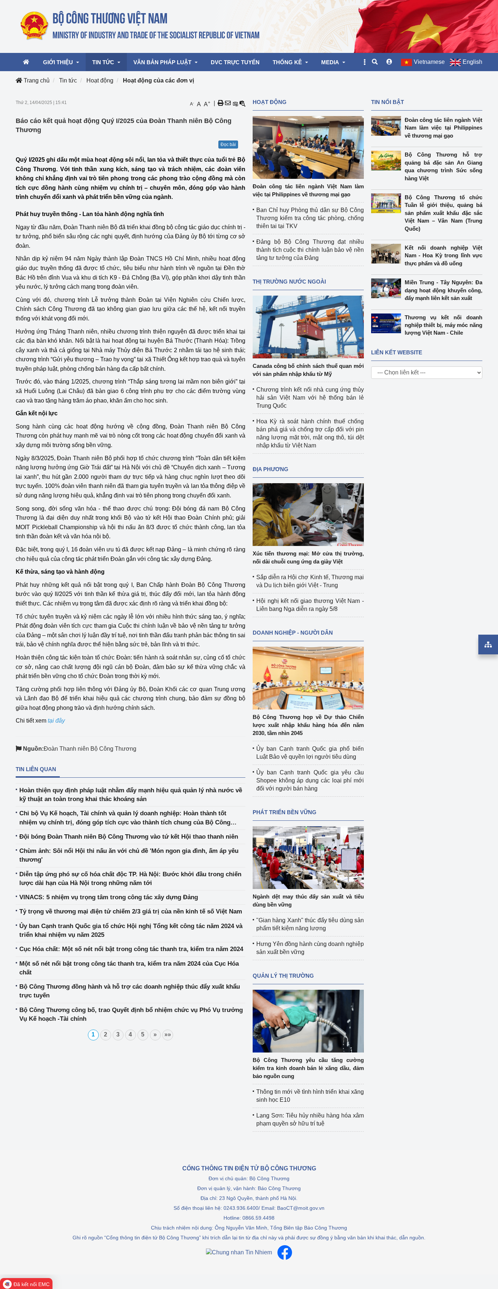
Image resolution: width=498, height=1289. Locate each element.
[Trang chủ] (140, 26)
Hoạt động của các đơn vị (158, 80)
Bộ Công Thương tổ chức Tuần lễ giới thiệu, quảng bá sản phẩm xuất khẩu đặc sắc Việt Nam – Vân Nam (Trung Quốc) (444, 213)
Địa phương (270, 469)
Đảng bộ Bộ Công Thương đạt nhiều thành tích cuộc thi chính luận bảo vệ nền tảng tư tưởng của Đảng (310, 250)
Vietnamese (429, 62)
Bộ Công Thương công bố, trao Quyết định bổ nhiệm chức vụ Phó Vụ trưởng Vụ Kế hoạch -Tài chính (131, 1014)
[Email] (228, 103)
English (472, 62)
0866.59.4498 (258, 1218)
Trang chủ (36, 80)
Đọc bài (228, 144)
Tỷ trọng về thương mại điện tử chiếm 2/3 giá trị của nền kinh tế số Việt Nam (130, 911)
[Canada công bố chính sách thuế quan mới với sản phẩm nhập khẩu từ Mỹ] (308, 326)
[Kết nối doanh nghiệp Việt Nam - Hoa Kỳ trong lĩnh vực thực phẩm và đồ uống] (388, 253)
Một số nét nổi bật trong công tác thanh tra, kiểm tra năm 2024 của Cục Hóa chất (129, 968)
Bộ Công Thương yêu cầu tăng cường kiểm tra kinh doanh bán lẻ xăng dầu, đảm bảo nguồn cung (308, 1068)
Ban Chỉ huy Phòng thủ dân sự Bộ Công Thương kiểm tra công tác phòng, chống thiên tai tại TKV (310, 218)
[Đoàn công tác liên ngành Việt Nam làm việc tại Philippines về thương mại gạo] (308, 147)
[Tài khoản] (389, 62)
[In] (220, 103)
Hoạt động (99, 80)
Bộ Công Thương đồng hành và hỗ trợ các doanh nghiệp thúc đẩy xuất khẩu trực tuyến (129, 991)
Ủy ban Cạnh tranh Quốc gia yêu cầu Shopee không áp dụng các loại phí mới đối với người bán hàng (310, 780)
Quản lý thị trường (283, 976)
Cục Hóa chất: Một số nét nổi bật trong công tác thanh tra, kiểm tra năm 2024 (131, 949)
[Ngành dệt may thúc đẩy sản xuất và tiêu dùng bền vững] (308, 857)
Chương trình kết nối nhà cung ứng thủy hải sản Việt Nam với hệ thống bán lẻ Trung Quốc (310, 397)
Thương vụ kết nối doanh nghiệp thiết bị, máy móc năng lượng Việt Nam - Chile (444, 325)
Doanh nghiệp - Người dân (293, 633)
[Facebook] (284, 1252)
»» (167, 1034)
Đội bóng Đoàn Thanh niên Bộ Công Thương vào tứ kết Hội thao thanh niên (128, 836)
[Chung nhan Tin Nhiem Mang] (239, 1252)
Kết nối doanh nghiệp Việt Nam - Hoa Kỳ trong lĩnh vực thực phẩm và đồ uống (444, 255)
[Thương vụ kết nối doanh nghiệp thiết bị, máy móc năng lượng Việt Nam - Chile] (388, 323)
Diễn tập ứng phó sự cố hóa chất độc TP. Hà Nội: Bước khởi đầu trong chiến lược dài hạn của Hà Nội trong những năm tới (130, 878)
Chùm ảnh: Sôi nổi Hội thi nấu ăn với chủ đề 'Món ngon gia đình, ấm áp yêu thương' (128, 855)
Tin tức (68, 80)
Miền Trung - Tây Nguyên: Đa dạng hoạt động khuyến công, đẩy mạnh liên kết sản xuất (444, 290)
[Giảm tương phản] (242, 103)
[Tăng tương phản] (235, 103)
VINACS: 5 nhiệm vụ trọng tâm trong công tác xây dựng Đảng (108, 897)
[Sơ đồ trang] (488, 644)
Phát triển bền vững (284, 812)
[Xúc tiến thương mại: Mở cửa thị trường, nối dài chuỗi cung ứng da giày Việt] (308, 514)
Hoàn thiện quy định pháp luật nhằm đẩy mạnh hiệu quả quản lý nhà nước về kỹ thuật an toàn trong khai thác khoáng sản (130, 795)
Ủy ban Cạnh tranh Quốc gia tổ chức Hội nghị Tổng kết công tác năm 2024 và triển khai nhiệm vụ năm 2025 (130, 930)
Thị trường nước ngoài (289, 281)
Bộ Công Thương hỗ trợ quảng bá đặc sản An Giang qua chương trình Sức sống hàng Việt (444, 166)
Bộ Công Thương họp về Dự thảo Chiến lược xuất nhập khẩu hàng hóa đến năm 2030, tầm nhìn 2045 (308, 725)
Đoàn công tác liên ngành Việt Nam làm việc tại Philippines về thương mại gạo (444, 128)
